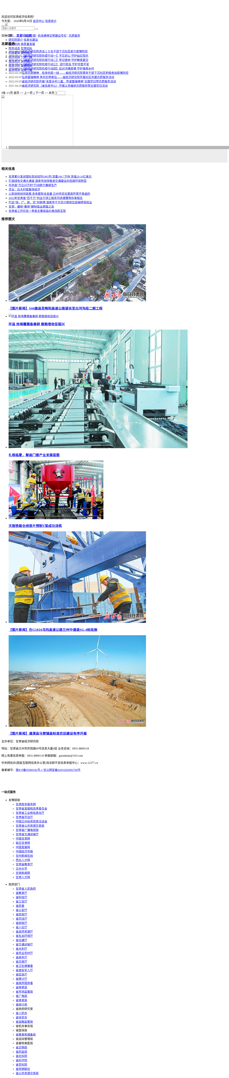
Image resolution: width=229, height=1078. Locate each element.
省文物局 (21, 1047)
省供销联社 (23, 1068)
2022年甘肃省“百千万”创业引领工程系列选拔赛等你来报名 (46, 198)
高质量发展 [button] (28, 44)
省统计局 (21, 1004)
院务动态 (14, 48)
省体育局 (21, 1000)
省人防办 (21, 1013)
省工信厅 (21, 901)
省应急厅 (21, 974)
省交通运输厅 (24, 944)
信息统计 (51, 21)
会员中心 (38, 21)
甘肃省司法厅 (24, 817)
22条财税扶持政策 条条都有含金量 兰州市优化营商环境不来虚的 (49, 193)
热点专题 (30, 35)
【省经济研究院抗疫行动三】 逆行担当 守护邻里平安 (55, 64)
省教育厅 (21, 893)
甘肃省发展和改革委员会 (31, 808)
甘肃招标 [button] (26, 48)
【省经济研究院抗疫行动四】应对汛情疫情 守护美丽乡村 (58, 68)
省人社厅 (21, 927)
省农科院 (21, 1064)
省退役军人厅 (24, 970)
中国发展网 (23, 847)
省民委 (20, 905)
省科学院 (21, 1060)
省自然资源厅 (24, 931)
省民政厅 (21, 914)
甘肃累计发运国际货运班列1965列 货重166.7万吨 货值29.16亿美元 (50, 176)
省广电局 (21, 996)
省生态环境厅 (24, 935)
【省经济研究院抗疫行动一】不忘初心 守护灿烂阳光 (55, 55)
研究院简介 (16, 39)
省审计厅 (21, 978)
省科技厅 (21, 897)
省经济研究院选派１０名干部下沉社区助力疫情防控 (55, 51)
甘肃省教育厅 (24, 864)
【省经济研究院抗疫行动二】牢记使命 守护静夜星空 (55, 60)
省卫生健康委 (24, 965)
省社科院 (21, 1056)
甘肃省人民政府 (26, 888)
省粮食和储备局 (26, 1034)
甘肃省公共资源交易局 (30, 825)
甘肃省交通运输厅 (27, 834)
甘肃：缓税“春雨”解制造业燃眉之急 (31, 206)
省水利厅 (21, 948)
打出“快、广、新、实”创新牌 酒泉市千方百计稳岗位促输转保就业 (50, 202)
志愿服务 (74, 35)
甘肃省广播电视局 (27, 830)
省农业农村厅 (24, 953)
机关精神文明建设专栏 (52, 35)
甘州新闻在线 (24, 855)
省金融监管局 (24, 1021)
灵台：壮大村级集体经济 (24, 189)
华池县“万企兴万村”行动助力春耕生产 (33, 185)
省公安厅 (21, 910)
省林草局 (21, 987)
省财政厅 (21, 923)
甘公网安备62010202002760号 (62, 769)
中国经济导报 (24, 851)
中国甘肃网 (23, 838)
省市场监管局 (24, 991)
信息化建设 (31, 39)
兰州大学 (21, 868)
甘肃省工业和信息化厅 (30, 812)
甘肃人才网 (23, 877)
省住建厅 (21, 940)
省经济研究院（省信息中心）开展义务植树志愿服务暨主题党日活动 (65, 85)
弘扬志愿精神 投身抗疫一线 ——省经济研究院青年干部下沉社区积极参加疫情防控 (75, 72)
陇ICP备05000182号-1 (29, 769)
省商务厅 (21, 957)
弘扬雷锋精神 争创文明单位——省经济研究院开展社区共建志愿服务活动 (68, 77)
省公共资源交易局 (27, 1073)
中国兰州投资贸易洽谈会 (31, 821)
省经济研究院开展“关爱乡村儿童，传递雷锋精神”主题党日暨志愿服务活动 (69, 81)
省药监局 (21, 1051)
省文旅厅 (21, 961)
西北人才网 (23, 860)
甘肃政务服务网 (26, 804)
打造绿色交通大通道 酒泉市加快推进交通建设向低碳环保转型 (48, 180)
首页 (19, 35)
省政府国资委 (24, 983)
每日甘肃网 (23, 842)
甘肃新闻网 (23, 872)
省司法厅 (21, 918)
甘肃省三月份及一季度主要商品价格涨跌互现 (37, 210)
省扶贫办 (21, 1017)
